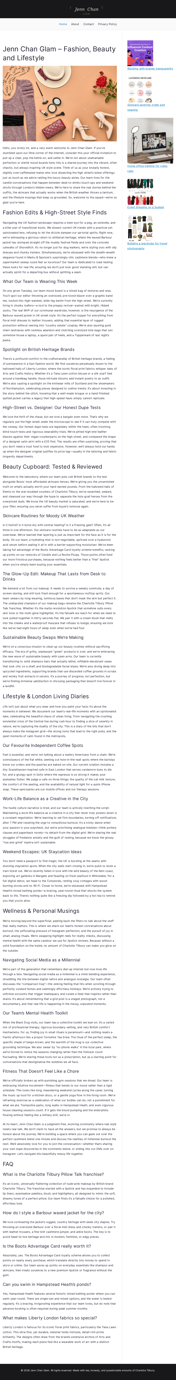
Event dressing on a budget (145, 207)
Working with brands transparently (150, 68)
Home (63, 24)
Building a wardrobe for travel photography (147, 246)
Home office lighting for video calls (147, 168)
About (75, 24)
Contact (88, 24)
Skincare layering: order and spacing (146, 107)
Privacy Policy (107, 24)
